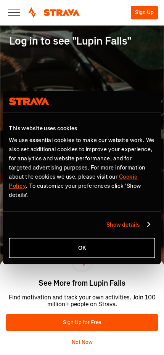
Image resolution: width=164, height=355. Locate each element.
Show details (123, 225)
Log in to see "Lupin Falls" (70, 41)
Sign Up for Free (82, 322)
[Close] (14, 12)
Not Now (82, 342)
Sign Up (144, 12)
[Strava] (54, 12)
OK (82, 248)
